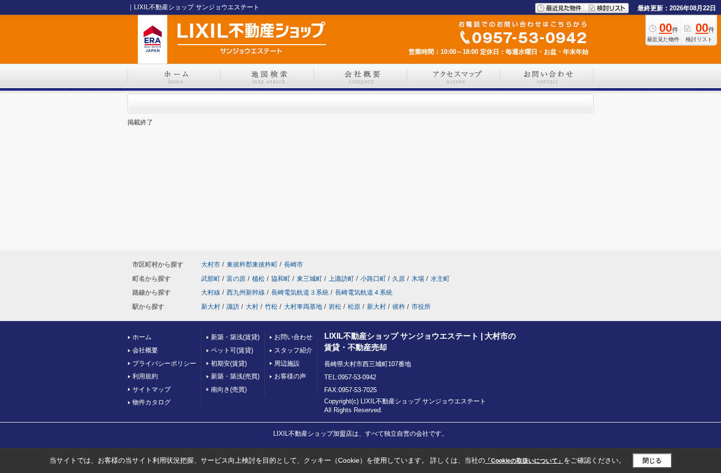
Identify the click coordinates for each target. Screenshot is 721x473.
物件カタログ (151, 402)
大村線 (210, 292)
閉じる (652, 460)
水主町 (440, 278)
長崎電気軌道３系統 (300, 292)
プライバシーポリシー (164, 363)
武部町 (210, 278)
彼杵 (398, 306)
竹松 (271, 306)
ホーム (142, 337)
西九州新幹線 (246, 292)
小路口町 (373, 278)
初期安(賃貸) (229, 363)
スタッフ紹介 (293, 350)
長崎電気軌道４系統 (363, 292)
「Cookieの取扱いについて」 (524, 460)
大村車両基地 (303, 306)
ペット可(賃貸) (232, 350)
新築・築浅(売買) (235, 376)
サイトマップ (151, 389)
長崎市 (293, 264)
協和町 (280, 278)
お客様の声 (290, 376)
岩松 (335, 306)
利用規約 (145, 376)
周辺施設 (287, 363)
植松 (258, 278)
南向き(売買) (229, 389)
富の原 (236, 278)
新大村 (210, 306)
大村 (252, 306)
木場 (418, 278)
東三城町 (309, 278)
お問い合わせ (293, 337)
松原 (354, 306)
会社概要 (145, 350)
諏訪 (233, 306)
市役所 (421, 306)
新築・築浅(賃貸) (235, 337)
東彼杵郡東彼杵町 (252, 264)
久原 (398, 278)
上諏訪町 (341, 278)
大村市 (210, 264)
